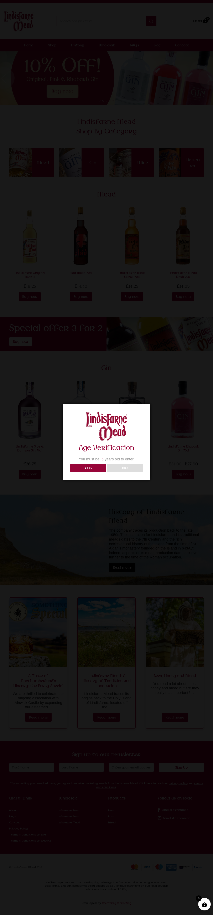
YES (88, 468)
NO (125, 468)
